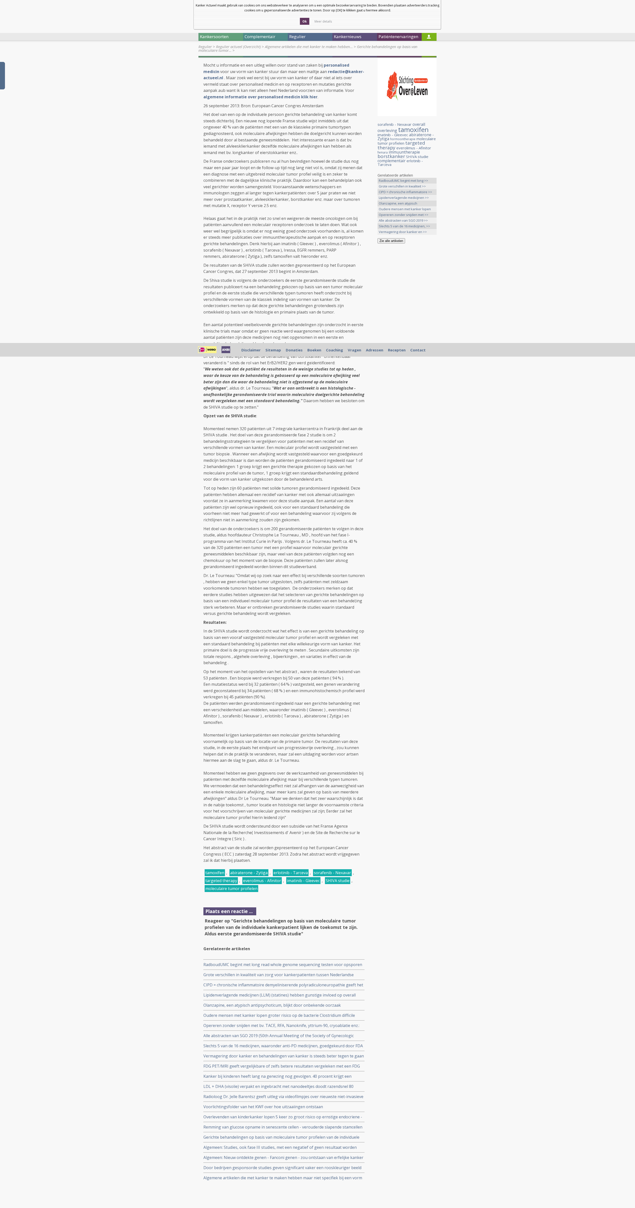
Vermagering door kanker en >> (403, 232)
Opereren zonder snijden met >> (403, 214)
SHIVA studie (337, 880)
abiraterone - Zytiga (249, 872)
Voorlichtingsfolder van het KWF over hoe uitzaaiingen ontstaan (263, 1106)
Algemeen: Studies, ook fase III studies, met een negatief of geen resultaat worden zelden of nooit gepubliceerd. (280, 1147)
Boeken (314, 349)
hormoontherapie (402, 139)
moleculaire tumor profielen (231, 888)
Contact (418, 349)
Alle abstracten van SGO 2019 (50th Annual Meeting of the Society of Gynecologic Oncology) (278, 1036)
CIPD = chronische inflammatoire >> (405, 192)
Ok (304, 21)
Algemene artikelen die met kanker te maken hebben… (309, 46)
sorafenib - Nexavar (332, 872)
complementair (392, 160)
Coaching (334, 349)
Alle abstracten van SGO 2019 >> (403, 220)
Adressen (374, 349)
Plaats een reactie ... (229, 911)
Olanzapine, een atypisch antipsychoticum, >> (398, 203)
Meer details (323, 21)
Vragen (354, 349)
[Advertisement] (407, 325)
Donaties (294, 349)
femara (383, 152)
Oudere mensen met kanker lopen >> (405, 209)
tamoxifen (214, 872)
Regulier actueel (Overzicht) (238, 46)
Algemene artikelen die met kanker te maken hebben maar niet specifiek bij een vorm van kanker (282, 1178)
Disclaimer (251, 349)
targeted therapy (221, 880)
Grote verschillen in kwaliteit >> (402, 186)
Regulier (205, 46)
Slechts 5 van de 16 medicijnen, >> (404, 226)
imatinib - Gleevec (303, 880)
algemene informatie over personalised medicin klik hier (260, 97)
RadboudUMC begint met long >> (403, 180)
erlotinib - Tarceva (291, 872)
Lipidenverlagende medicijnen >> (404, 197)
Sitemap (273, 349)
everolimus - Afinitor (262, 880)
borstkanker (391, 156)
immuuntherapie (404, 152)
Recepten (397, 349)
